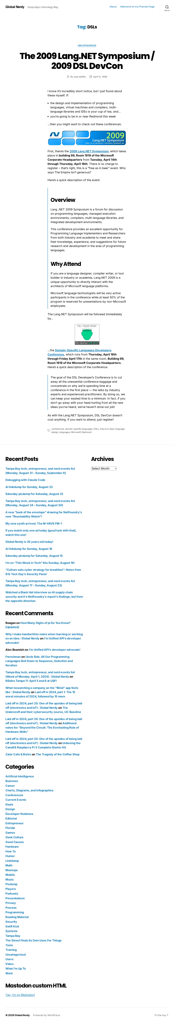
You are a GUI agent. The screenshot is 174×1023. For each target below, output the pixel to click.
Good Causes (14, 842)
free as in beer (107, 428)
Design (10, 809)
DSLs (96, 428)
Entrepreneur (14, 823)
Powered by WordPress (46, 1015)
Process (11, 907)
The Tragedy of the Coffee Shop (58, 754)
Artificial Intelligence (19, 776)
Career (10, 785)
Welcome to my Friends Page (137, 6)
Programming (14, 912)
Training (11, 950)
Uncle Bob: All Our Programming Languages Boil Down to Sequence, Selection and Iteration (39, 661)
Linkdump (12, 860)
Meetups (11, 870)
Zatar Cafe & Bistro (18, 754)
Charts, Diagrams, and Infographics (29, 790)
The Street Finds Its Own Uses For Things (33, 940)
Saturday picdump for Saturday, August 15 (34, 555)
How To (10, 851)
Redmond (86, 432)
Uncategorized (87, 45)
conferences (57, 428)
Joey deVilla (80, 76)
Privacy (10, 903)
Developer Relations (19, 814)
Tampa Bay (12, 936)
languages (64, 432)
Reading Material (17, 917)
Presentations (15, 898)
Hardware (12, 846)
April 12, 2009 (100, 76)
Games (10, 832)
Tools (9, 945)
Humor (10, 856)
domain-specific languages (79, 428)
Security (11, 921)
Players (10, 889)
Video (9, 964)
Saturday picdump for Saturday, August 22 (34, 494)
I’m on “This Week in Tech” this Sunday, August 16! (40, 563)
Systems (11, 931)
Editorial (11, 818)
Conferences (14, 795)
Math (9, 865)
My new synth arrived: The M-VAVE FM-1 (33, 523)
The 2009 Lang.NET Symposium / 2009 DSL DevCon (87, 61)
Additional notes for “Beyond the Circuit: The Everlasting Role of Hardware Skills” (42, 727)
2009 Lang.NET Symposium (89, 151)
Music (9, 879)
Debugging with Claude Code (25, 480)
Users (9, 959)
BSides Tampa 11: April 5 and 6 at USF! (31, 680)
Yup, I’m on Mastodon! (20, 994)
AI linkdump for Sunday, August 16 (28, 549)
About (113, 6)
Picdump (11, 884)
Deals (9, 804)
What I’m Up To (15, 968)
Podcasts (11, 893)
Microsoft (76, 432)
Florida (10, 828)
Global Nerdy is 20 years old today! (29, 541)
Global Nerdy (14, 6)
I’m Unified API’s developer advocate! (54, 649)
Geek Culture (14, 837)
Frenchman (13, 656)
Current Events (15, 799)
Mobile (10, 874)
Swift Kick (12, 926)
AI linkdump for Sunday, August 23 (29, 487)
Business (11, 781)
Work (9, 973)
